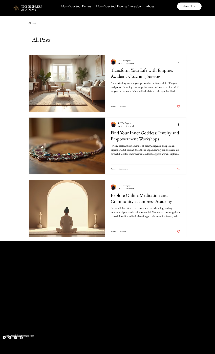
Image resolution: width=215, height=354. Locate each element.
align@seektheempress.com (19, 335)
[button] (189, 6)
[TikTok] (21, 337)
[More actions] (180, 62)
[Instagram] (10, 337)
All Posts (32, 22)
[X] (15, 337)
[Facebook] (4, 337)
